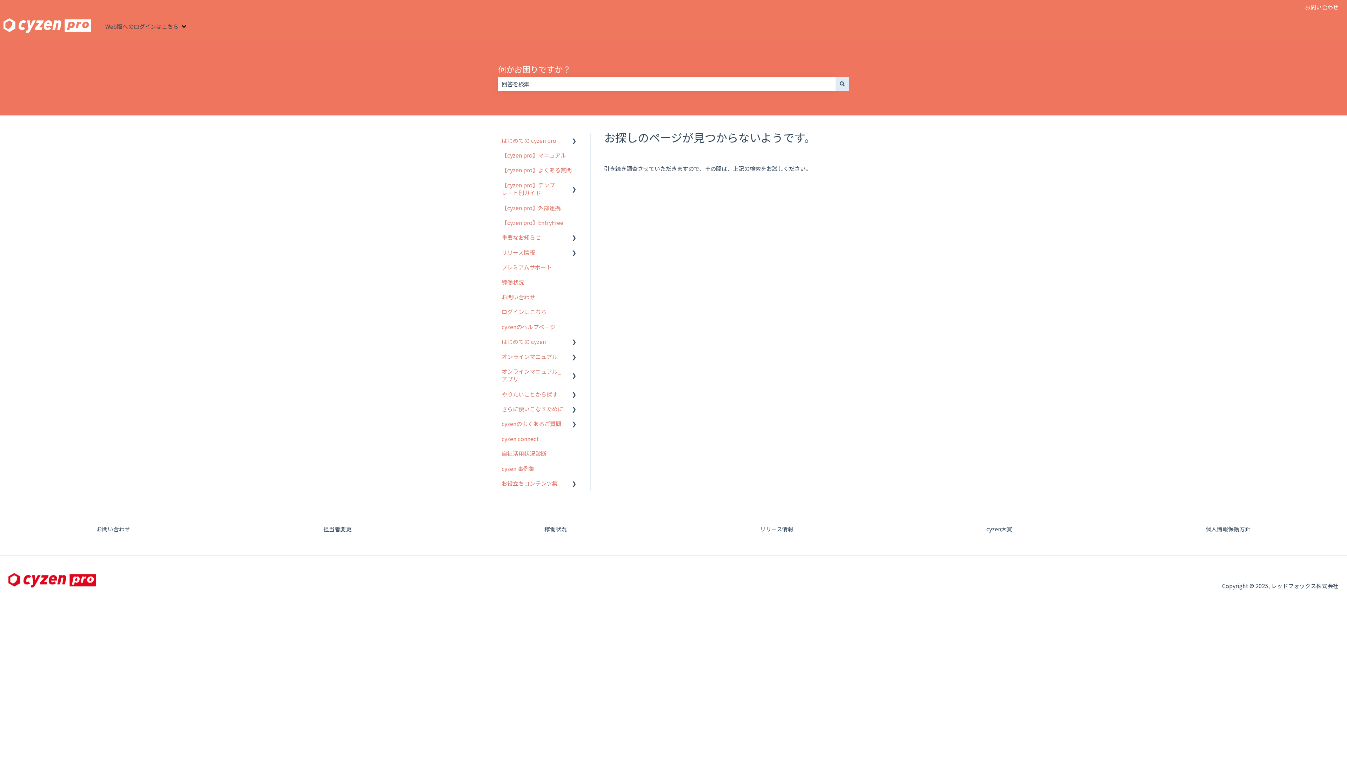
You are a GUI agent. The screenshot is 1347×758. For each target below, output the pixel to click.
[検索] (842, 84)
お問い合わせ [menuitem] (518, 297)
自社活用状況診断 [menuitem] (524, 453)
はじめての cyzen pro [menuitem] (529, 140)
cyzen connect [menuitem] (520, 438)
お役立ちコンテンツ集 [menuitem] (530, 483)
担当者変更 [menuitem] (337, 529)
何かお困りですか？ (534, 69)
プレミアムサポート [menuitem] (527, 267)
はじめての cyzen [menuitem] (524, 341)
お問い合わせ (1322, 7)
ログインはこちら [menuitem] (524, 311)
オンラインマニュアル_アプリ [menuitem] (531, 375)
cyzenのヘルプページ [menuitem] (529, 327)
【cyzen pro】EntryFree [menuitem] (532, 222)
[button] (574, 141)
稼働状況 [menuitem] (513, 282)
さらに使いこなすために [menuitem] (532, 409)
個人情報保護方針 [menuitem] (1228, 529)
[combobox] (667, 84)
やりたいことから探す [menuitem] (530, 394)
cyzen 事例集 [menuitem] (518, 468)
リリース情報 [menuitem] (518, 252)
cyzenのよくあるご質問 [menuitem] (531, 423)
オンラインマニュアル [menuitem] (530, 356)
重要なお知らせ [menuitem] (521, 237)
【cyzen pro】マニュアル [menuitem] (534, 155)
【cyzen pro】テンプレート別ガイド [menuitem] (528, 189)
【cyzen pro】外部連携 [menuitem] (531, 208)
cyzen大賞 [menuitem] (999, 529)
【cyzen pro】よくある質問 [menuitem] (537, 170)
